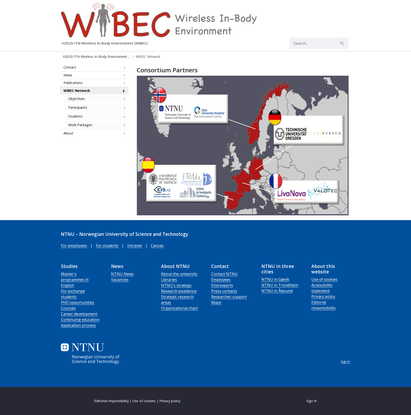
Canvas (157, 245)
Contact (70, 67)
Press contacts (224, 291)
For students (107, 245)
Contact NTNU (224, 274)
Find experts (222, 285)
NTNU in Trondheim (279, 285)
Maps (216, 302)
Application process (78, 325)
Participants (77, 107)
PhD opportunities (77, 302)
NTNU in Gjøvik (275, 279)
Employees (220, 279)
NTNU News (122, 274)
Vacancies (119, 279)
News (68, 75)
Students (75, 116)
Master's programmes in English (74, 279)
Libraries (169, 279)
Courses (68, 308)
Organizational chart (179, 308)
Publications (73, 82)
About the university (179, 274)
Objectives (76, 99)
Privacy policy (323, 296)
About (68, 133)
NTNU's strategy (176, 285)
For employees (74, 245)
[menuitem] (106, 43)
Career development (79, 313)
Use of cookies (324, 279)
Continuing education (80, 319)
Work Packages (80, 125)
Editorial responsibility (111, 401)
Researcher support (229, 296)
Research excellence (178, 291)
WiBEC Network (77, 90)
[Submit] (343, 43)
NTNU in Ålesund (277, 290)
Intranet (134, 245)
